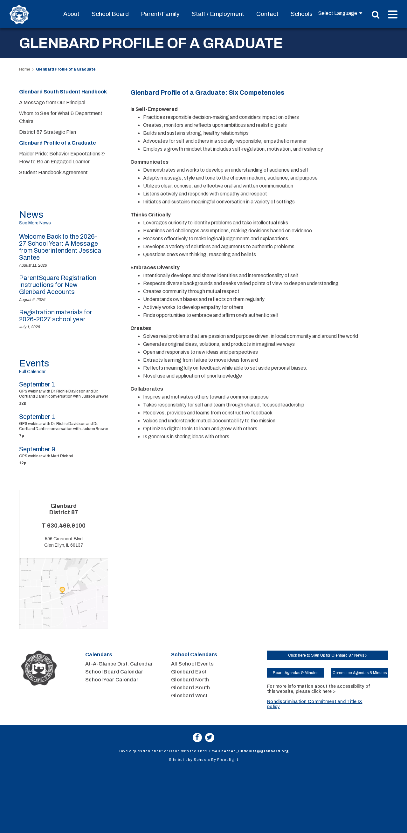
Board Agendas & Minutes (295, 673)
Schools (302, 13)
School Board (110, 13)
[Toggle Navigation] (392, 14)
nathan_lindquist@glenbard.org (255, 751)
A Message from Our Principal (52, 102)
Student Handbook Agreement (53, 172)
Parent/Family (160, 13)
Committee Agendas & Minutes (360, 673)
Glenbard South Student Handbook (63, 91)
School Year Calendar (111, 679)
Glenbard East (189, 671)
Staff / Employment (218, 13)
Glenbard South (190, 687)
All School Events (192, 663)
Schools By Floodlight (216, 759)
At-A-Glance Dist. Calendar (119, 663)
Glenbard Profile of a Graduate (57, 143)
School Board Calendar (114, 671)
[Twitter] (209, 737)
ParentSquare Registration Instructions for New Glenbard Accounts (57, 284)
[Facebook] (197, 737)
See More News (35, 223)
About (71, 13)
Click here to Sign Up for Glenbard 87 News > (327, 655)
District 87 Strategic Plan (47, 132)
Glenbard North (190, 679)
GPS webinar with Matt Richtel (46, 456)
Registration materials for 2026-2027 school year (55, 316)
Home (24, 69)
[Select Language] (340, 13)
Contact (267, 13)
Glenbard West (189, 695)
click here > (323, 691)
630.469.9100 (66, 525)
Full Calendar (32, 371)
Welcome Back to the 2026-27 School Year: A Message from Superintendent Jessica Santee (60, 247)
